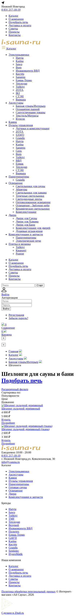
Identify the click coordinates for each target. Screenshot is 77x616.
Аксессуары (16, 102)
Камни (13, 122)
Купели (20, 118)
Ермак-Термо (24, 80)
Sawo (19, 64)
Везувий (14, 525)
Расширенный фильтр (14, 389)
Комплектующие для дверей (33, 227)
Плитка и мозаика (20, 244)
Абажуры (21, 189)
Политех (14, 531)
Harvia (19, 57)
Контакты (15, 35)
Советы (13, 28)
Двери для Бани (25, 224)
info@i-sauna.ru (10, 462)
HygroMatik (16, 554)
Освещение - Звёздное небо (32, 205)
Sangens (20, 77)
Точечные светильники (30, 195)
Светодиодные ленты (29, 199)
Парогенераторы (19, 176)
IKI (18, 93)
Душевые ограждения (29, 231)
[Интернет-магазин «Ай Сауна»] (20, 43)
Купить (5, 419)
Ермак (19, 163)
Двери (12, 215)
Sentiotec (14, 550)
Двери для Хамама (27, 221)
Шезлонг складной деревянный (20, 408)
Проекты (14, 31)
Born (18, 67)
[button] (8, 48)
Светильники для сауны (30, 186)
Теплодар (21, 83)
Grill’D (13, 538)
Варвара (21, 99)
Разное (20, 253)
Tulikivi (20, 86)
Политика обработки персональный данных (28, 591)
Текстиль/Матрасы (27, 115)
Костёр (20, 73)
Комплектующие (26, 211)
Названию (7, 402)
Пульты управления (21, 125)
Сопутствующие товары (30, 112)
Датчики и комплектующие (32, 128)
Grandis (20, 138)
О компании (16, 19)
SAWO (20, 134)
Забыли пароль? (18, 318)
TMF (12, 518)
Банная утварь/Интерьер (30, 106)
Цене (4, 398)
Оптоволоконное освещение (33, 202)
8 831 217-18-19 (10, 9)
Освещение (16, 183)
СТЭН (20, 96)
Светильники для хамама (31, 192)
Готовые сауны (18, 487)
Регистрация (16, 314)
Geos (19, 150)
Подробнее (8, 422)
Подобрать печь (18, 22)
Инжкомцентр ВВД (28, 70)
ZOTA (19, 89)
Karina (19, 61)
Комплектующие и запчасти (26, 234)
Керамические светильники (33, 208)
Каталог (13, 15)
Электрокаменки (19, 54)
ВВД (18, 160)
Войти (6, 308)
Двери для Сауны (26, 218)
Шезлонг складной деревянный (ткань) (25, 429)
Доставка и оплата (20, 25)
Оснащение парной (28, 109)
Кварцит (21, 250)
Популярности (10, 395)
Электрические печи (28, 240)
